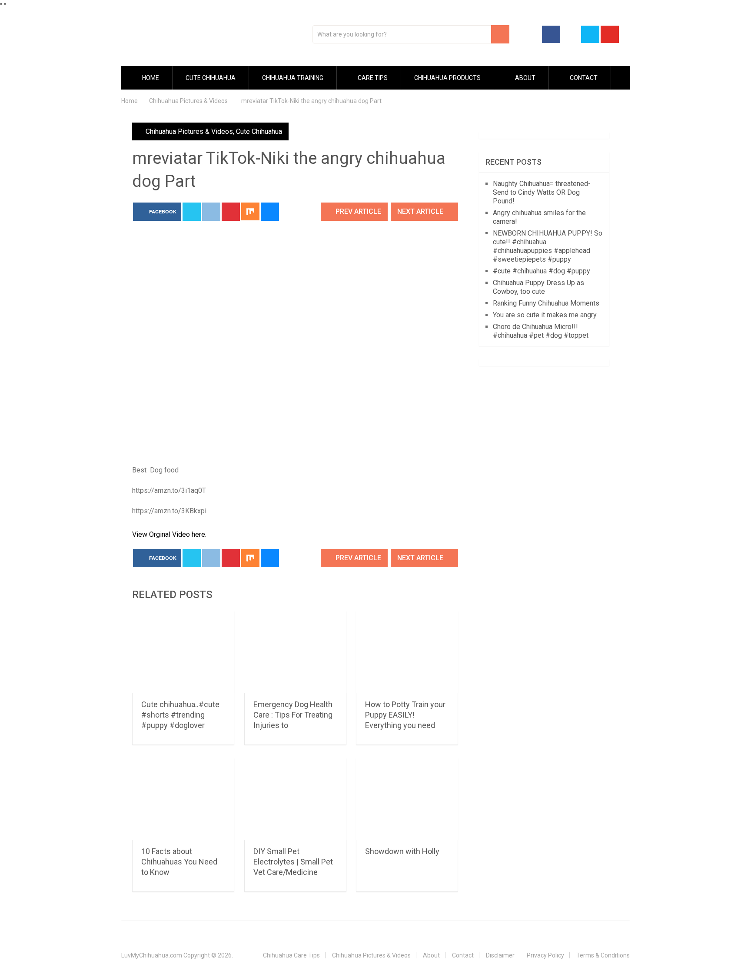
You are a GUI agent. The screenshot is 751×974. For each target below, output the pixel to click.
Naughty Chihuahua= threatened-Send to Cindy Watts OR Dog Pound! (542, 192)
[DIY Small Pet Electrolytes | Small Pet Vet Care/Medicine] (295, 799)
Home (150, 77)
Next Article (421, 211)
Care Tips (372, 77)
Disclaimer (500, 955)
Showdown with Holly (402, 851)
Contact (583, 77)
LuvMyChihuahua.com (151, 955)
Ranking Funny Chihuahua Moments (546, 303)
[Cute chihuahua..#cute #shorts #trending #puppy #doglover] (183, 652)
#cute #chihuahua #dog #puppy (541, 271)
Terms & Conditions (603, 955)
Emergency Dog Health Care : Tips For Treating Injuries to (292, 715)
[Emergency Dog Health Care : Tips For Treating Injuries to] (295, 652)
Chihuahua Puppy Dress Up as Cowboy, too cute (538, 287)
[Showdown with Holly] (407, 799)
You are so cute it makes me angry (545, 315)
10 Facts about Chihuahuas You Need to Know (179, 862)
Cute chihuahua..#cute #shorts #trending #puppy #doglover (180, 715)
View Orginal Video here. (169, 534)
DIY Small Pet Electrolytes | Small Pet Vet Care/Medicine (293, 862)
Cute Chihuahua (211, 77)
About (524, 77)
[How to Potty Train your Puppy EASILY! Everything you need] (407, 652)
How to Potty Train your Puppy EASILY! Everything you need (405, 715)
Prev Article (357, 211)
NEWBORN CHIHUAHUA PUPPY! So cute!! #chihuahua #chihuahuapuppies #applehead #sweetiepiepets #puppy (547, 246)
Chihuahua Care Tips (291, 955)
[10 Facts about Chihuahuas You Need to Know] (183, 799)
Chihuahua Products (447, 77)
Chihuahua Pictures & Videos (189, 131)
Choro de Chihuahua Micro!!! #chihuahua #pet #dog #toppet (540, 330)
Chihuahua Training (292, 77)
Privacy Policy (545, 955)
